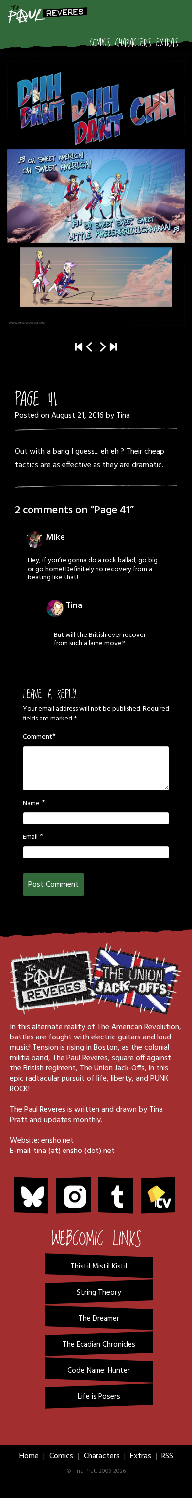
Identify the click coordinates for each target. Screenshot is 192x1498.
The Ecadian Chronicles (99, 1345)
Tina (123, 415)
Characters (133, 43)
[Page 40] (89, 348)
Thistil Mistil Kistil (98, 1266)
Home (29, 1456)
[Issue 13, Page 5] (113, 348)
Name (31, 803)
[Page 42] (96, 193)
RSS (167, 1456)
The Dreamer (98, 1319)
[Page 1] (78, 348)
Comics (100, 43)
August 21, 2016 (77, 415)
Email (30, 837)
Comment (37, 737)
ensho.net (57, 1140)
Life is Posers (99, 1397)
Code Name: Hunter (98, 1371)
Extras (167, 43)
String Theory (99, 1292)
